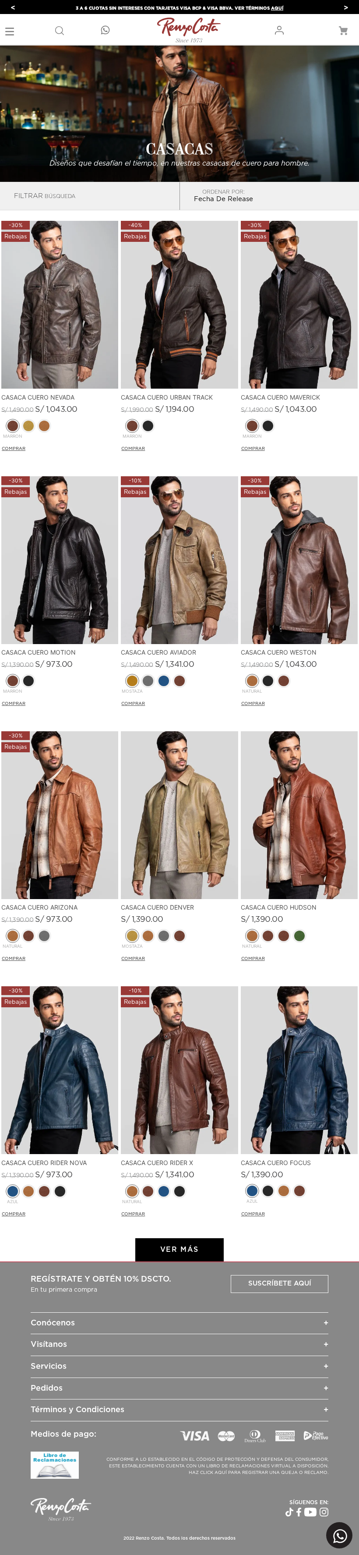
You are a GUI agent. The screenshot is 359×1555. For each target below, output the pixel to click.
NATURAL (252, 691)
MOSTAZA (132, 691)
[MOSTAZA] (132, 681)
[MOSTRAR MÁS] (179, 1249)
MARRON (12, 436)
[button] (59, 30)
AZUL (12, 1201)
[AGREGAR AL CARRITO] (45, 448)
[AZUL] (13, 1191)
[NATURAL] (252, 681)
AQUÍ (277, 8)
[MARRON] (13, 426)
